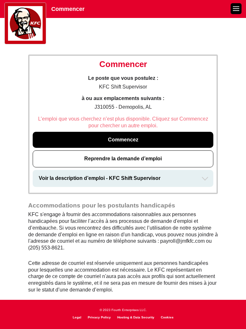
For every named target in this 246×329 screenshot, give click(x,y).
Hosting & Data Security (135, 317)
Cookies (167, 317)
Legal (77, 317)
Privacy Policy (99, 317)
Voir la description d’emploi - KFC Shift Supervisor (99, 178)
